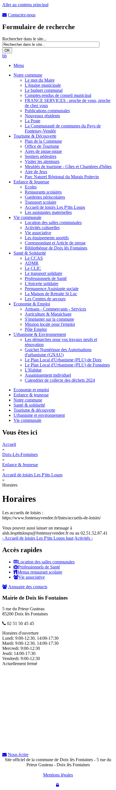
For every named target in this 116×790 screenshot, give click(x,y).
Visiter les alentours (42, 161)
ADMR (32, 263)
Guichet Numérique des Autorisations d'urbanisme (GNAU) (58, 352)
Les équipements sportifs (47, 237)
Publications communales (47, 110)
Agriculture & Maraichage (48, 314)
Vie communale (27, 217)
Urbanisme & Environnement (40, 334)
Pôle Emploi (36, 329)
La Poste (32, 120)
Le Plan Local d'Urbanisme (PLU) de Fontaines (67, 365)
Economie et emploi (31, 389)
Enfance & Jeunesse (31, 181)
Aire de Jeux (36, 171)
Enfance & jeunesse (31, 394)
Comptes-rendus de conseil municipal (58, 95)
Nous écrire (18, 754)
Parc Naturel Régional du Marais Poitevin (62, 176)
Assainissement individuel (48, 375)
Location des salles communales (53, 222)
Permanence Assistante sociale (52, 288)
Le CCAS (34, 258)
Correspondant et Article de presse (55, 242)
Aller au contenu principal (25, 4)
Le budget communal (44, 90)
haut (69, 538)
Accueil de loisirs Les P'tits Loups (55, 207)
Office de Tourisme (42, 146)
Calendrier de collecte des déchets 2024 (60, 380)
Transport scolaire (40, 202)
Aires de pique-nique (43, 151)
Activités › (83, 538)
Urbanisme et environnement (39, 415)
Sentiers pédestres (40, 156)
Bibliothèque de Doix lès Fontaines (56, 248)
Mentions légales (58, 774)
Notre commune (28, 75)
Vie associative (38, 232)
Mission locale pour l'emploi (50, 324)
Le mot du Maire (40, 80)
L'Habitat (33, 370)
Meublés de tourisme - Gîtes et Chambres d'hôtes (68, 166)
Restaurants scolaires (43, 192)
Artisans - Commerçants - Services (55, 309)
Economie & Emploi (32, 303)
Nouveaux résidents (42, 115)
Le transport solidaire (43, 273)
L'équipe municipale (43, 85)
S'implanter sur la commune (49, 319)
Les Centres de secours (45, 298)
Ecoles (31, 187)
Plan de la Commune (43, 141)
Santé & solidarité (29, 405)
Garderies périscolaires (45, 197)
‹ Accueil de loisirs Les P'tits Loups (34, 538)
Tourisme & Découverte (35, 136)
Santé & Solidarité (30, 253)
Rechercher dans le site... (24, 38)
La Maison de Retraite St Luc (51, 293)
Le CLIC (33, 268)
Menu (19, 65)
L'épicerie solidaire (41, 283)
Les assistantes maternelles (48, 212)
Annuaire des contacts (27, 586)
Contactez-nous (21, 14)
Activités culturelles (42, 227)
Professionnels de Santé (46, 278)
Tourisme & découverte (34, 410)
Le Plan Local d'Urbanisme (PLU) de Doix (63, 359)
